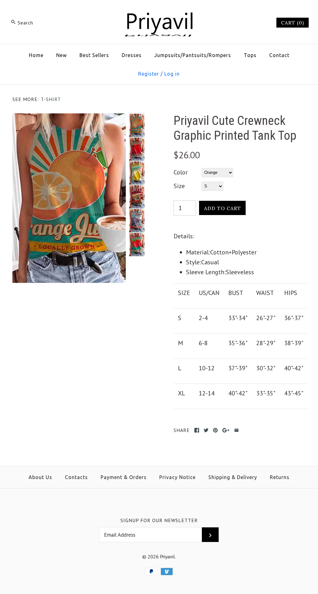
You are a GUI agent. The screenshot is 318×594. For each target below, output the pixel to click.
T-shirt (51, 99)
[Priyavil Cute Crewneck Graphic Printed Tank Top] (69, 118)
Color (181, 172)
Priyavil (167, 556)
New (61, 55)
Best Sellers (94, 55)
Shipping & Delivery (232, 477)
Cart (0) (292, 23)
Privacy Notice (177, 477)
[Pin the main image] (215, 430)
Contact (279, 55)
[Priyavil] (159, 11)
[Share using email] (236, 430)
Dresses (132, 55)
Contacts (76, 477)
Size (179, 186)
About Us (40, 477)
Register (148, 74)
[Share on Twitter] (206, 430)
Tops (250, 55)
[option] (136, 125)
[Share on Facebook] (196, 430)
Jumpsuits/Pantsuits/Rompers (192, 55)
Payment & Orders (124, 477)
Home (36, 55)
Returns (279, 477)
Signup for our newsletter (159, 520)
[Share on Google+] (225, 430)
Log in (172, 74)
